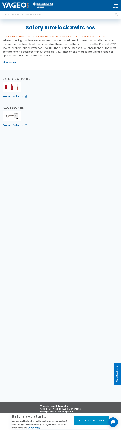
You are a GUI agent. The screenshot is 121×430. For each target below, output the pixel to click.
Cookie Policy (34, 427)
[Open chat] (113, 422)
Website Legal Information (54, 406)
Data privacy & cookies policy (56, 411)
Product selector (13, 96)
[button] (9, 62)
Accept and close (91, 420)
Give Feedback (117, 374)
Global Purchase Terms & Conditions (60, 408)
